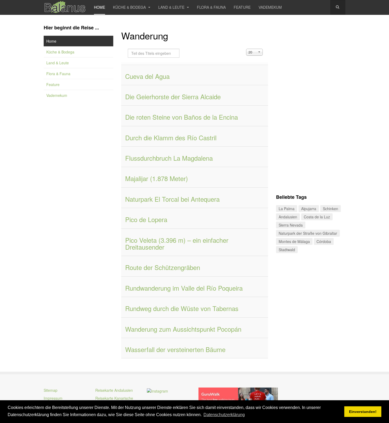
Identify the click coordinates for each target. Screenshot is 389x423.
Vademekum (270, 7)
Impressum (53, 398)
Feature (242, 7)
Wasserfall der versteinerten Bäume (175, 349)
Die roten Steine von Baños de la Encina (181, 117)
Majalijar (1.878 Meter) (156, 178)
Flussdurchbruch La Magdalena (169, 158)
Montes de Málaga (294, 241)
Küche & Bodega (130, 7)
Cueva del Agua (147, 76)
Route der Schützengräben (162, 267)
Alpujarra (308, 208)
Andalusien (288, 216)
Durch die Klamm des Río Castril (170, 137)
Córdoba (323, 241)
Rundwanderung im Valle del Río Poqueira (184, 287)
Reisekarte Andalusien (114, 390)
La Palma (287, 208)
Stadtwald (287, 249)
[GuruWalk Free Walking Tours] (238, 396)
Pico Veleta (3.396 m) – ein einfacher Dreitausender (176, 243)
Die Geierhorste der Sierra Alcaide (173, 96)
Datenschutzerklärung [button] (224, 414)
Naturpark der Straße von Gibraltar (308, 233)
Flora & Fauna (211, 7)
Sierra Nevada (291, 225)
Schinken (330, 208)
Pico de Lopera (146, 219)
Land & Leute (172, 7)
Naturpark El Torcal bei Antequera (172, 199)
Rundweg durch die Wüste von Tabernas (181, 308)
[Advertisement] (78, 190)
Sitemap (50, 390)
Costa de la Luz (317, 216)
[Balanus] (65, 7)
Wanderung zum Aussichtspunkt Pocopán (183, 329)
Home (99, 7)
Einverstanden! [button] (363, 412)
